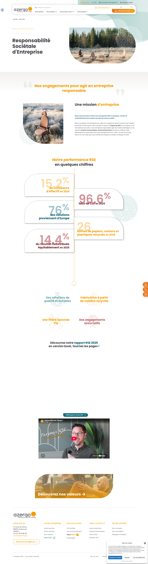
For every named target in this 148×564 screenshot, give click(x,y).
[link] (2, 10)
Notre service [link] (39, 12)
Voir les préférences (139, 557)
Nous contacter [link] (95, 528)
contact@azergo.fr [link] (20, 536)
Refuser (127, 557)
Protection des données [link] (127, 561)
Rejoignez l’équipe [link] (119, 534)
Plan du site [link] (94, 556)
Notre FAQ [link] (93, 534)
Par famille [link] (71, 528)
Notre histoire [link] (49, 531)
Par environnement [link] (74, 531)
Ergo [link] (71, 534)
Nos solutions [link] (51, 12)
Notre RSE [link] (48, 538)
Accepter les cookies (115, 557)
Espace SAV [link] (94, 537)
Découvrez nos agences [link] (25, 542)
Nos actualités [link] (117, 531)
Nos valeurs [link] (48, 534)
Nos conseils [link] (117, 528)
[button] (145, 543)
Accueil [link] (15, 19)
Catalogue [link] (71, 538)
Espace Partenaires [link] (97, 531)
